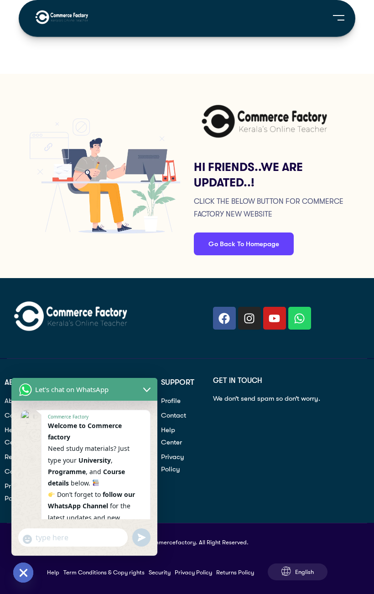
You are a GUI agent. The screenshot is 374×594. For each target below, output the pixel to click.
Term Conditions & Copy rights (104, 572)
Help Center (171, 436)
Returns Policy (235, 572)
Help (53, 572)
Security (160, 572)
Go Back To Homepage (243, 244)
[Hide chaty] (23, 573)
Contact (173, 415)
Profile (171, 401)
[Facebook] (224, 318)
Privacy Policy (172, 463)
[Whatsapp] (299, 318)
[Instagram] (249, 318)
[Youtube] (274, 318)
